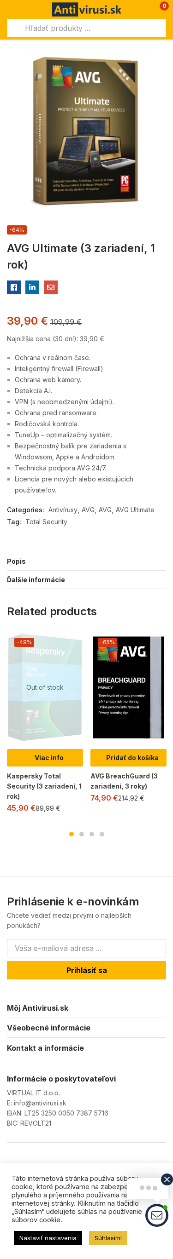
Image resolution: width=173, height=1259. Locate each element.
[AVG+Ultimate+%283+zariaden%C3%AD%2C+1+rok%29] (32, 287)
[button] (158, 9)
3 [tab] (91, 834)
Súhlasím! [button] (108, 1238)
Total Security (46, 522)
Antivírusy (63, 510)
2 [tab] (81, 834)
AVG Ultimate (135, 510)
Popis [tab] (16, 561)
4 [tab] (102, 834)
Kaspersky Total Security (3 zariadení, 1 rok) (44, 786)
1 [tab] (71, 834)
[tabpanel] (45, 725)
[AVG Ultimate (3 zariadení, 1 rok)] (14, 287)
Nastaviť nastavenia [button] (48, 1238)
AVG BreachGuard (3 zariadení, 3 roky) (124, 781)
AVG (88, 510)
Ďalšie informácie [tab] (36, 580)
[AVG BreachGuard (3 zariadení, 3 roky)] (128, 687)
